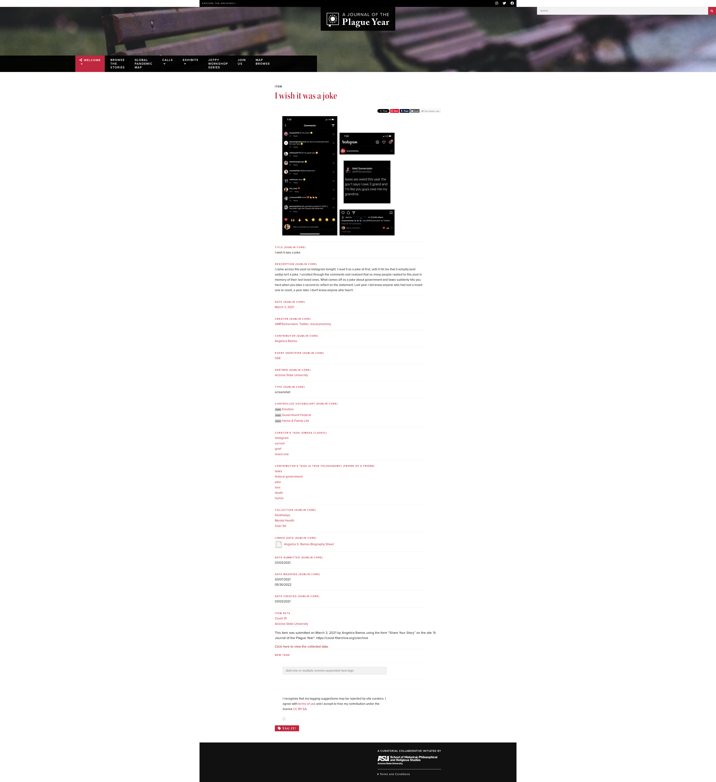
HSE (278, 358)
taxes (278, 471)
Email (416, 110)
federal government (289, 477)
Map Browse (263, 62)
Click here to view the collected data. (302, 646)
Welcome (92, 60)
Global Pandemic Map (144, 63)
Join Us (242, 62)
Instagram (282, 438)
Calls (167, 60)
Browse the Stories (117, 63)
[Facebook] (511, 3)
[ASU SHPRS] (407, 763)
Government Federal (296, 415)
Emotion (288, 409)
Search (712, 11)
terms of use (306, 704)
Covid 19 (281, 618)
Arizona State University (291, 375)
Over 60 (280, 526)
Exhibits (191, 60)
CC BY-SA (300, 709)
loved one (282, 454)
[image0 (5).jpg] (309, 119)
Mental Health (284, 521)
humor (279, 498)
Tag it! (289, 728)
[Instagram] (496, 3)
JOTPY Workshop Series (218, 63)
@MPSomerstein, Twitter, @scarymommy (303, 324)
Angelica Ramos (286, 341)
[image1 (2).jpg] (367, 135)
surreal (280, 443)
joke (278, 482)
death (279, 493)
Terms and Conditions (394, 774)
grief (278, 449)
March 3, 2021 (284, 307)
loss (277, 487)
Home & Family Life (295, 421)
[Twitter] (504, 3)
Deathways (282, 515)
